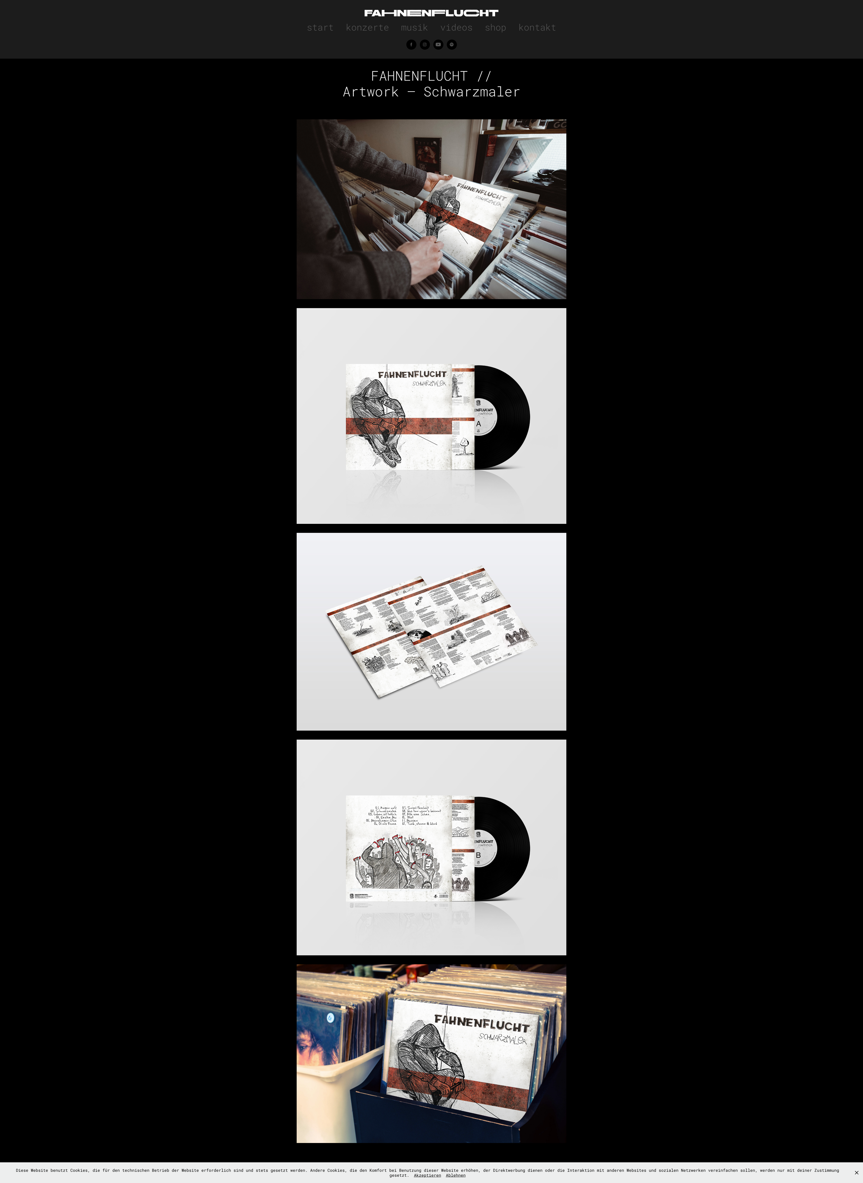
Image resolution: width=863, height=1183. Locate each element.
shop (495, 27)
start (320, 27)
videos (456, 27)
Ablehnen (456, 1175)
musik (414, 27)
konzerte (367, 27)
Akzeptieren (427, 1175)
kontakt (537, 27)
